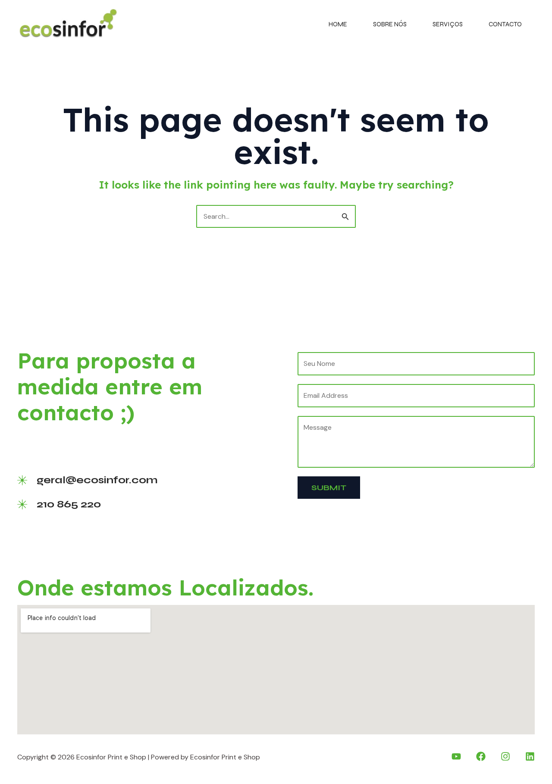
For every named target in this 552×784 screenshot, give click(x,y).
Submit (328, 487)
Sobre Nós (390, 24)
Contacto (505, 24)
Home (338, 24)
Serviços (448, 24)
